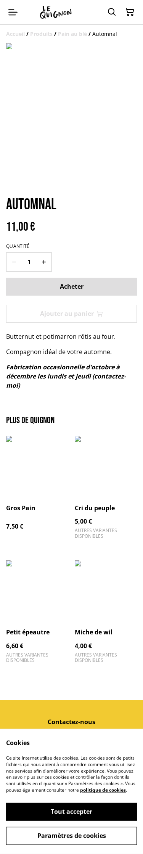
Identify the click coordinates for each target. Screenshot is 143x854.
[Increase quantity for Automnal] (44, 262)
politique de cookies (103, 790)
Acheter (72, 286)
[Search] (112, 12)
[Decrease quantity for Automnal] (14, 262)
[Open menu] (13, 12)
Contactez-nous (71, 722)
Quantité (17, 246)
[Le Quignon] (55, 12)
